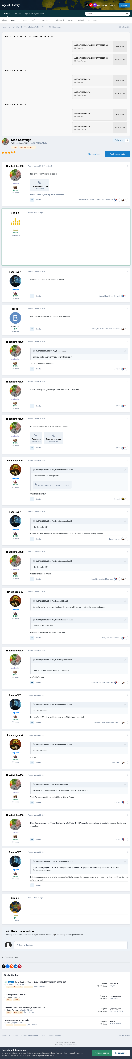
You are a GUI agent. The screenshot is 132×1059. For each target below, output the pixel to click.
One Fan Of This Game (86, 200)
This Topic (117, 14)
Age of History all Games (34, 14)
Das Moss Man (115, 996)
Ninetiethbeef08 (20, 143)
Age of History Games (46, 1056)
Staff (33, 20)
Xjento (9, 1023)
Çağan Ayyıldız (12, 1010)
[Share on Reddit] (12, 966)
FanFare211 (116, 329)
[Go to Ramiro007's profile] (15, 281)
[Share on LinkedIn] (16, 966)
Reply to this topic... (26, 945)
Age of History (11, 5)
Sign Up (124, 5)
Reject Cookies (121, 1053)
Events (24, 20)
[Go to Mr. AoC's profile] (15, 222)
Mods (44, 143)
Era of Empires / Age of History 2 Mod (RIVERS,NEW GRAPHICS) (40, 982)
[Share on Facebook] (8, 966)
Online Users (44, 20)
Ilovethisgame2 (15, 460)
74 (16, 918)
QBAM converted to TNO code (17, 1020)
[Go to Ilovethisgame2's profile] (15, 470)
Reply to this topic (117, 154)
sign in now (57, 935)
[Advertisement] (60, 237)
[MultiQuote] (32, 200)
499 (16, 296)
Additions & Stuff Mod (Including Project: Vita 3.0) (25, 1007)
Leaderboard (59, 20)
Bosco (14, 308)
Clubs (4, 20)
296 (16, 190)
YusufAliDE (11, 985)
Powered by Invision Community (66, 1045)
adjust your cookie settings (73, 1053)
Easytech (98, 200)
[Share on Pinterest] (20, 966)
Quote (38, 200)
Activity (17, 14)
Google (15, 212)
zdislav (9, 997)
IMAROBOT (116, 762)
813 (16, 485)
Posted (36, 166)
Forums (14, 20)
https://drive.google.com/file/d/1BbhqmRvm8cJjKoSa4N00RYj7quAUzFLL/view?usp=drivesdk (68, 823)
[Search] (127, 14)
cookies (17, 1053)
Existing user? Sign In (106, 5)
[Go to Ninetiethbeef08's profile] (5, 141)
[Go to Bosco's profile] (15, 318)
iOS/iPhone (92, 20)
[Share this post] (127, 166)
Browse (7, 14)
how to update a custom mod (16, 995)
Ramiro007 (109, 200)
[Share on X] (4, 966)
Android (81, 20)
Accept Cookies (102, 1053)
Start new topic (94, 154)
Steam (70, 20)
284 (16, 233)
